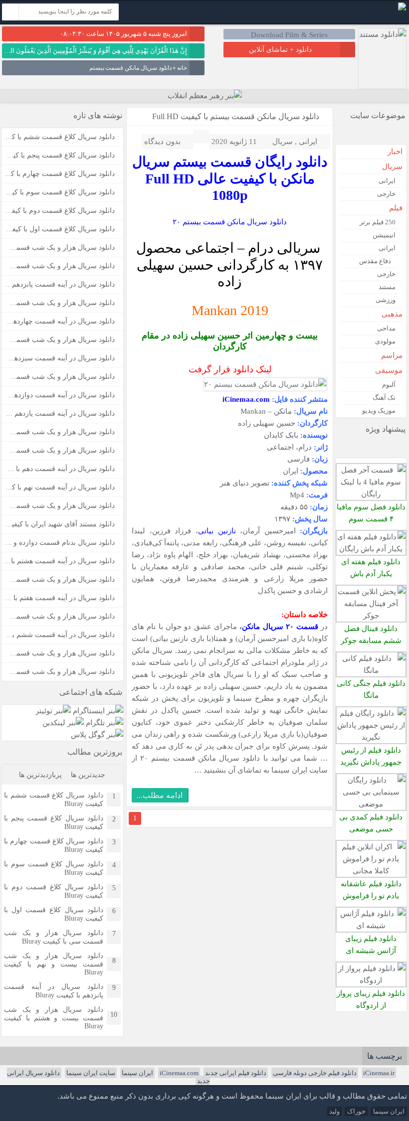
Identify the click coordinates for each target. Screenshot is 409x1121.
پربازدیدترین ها (40, 775)
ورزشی (386, 300)
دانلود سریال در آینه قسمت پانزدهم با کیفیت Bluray (53, 991)
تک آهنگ (384, 397)
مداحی (386, 328)
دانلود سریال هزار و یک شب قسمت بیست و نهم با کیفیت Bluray (53, 964)
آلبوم (389, 384)
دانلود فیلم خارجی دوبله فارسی (315, 1073)
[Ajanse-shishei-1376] (371, 925)
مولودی (385, 341)
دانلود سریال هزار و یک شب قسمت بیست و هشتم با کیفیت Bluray (53, 1018)
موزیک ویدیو (379, 410)
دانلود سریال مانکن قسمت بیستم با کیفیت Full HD (235, 116)
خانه (182, 67)
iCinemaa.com (179, 1073)
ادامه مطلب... (160, 795)
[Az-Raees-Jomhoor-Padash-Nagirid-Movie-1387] (371, 737)
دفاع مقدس (375, 261)
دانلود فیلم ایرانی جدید (235, 1073)
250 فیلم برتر (378, 222)
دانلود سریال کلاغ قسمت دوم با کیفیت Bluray (53, 891)
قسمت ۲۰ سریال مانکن (280, 626)
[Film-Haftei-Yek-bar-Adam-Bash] (371, 548)
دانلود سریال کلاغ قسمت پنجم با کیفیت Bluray (53, 822)
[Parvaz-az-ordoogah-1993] (371, 980)
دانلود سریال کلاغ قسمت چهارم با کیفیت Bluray (53, 845)
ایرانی (308, 141)
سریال (282, 141)
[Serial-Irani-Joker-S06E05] (371, 615)
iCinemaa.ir (379, 1073)
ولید (334, 1111)
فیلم (396, 208)
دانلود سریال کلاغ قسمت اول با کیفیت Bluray (53, 914)
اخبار (395, 152)
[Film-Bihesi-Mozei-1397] (371, 804)
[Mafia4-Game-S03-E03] (371, 493)
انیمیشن (384, 235)
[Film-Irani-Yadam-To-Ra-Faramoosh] (371, 870)
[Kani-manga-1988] (371, 670)
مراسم (392, 355)
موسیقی (389, 370)
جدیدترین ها (88, 775)
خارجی (386, 193)
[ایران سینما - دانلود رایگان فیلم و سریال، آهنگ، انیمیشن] (402, 8)
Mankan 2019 (230, 310)
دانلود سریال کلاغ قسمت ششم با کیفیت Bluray (53, 799)
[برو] (10, 11)
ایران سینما (137, 1073)
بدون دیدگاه (162, 141)
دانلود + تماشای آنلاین (280, 49)
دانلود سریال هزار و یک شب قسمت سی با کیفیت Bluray (53, 937)
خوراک (356, 1111)
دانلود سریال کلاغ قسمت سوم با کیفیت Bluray (53, 868)
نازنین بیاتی (217, 530)
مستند (387, 287)
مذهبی (392, 314)
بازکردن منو (302, 13)
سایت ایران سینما (90, 1073)
